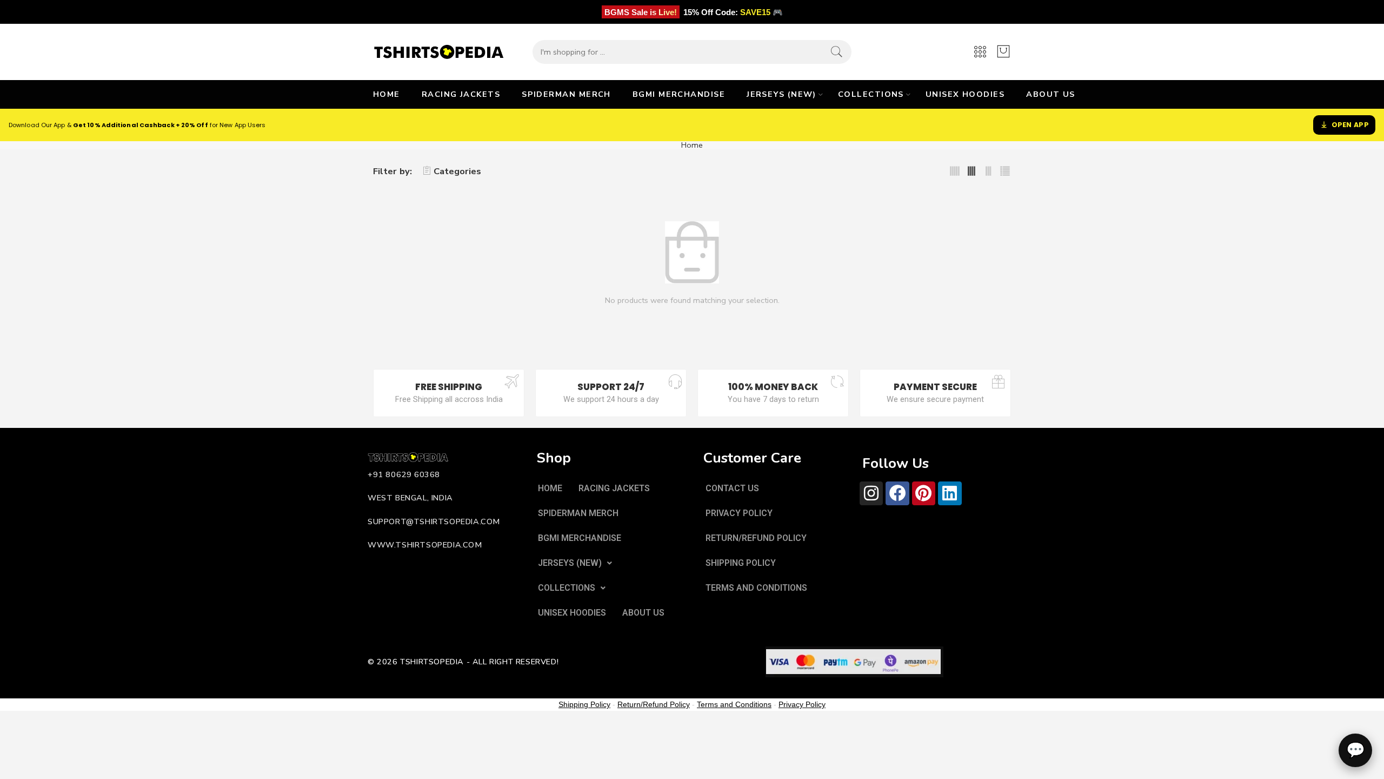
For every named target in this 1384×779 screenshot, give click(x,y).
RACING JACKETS (461, 94)
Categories (457, 171)
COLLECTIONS (871, 94)
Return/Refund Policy (653, 704)
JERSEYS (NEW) (781, 94)
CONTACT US (732, 488)
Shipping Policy (584, 704)
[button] (575, 563)
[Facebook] (897, 493)
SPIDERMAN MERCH (566, 94)
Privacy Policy (802, 704)
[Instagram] (871, 493)
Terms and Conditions (734, 704)
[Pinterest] (923, 493)
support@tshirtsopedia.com (434, 521)
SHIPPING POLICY (741, 563)
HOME (386, 94)
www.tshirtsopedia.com (425, 544)
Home (692, 145)
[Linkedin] (949, 493)
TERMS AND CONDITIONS (756, 588)
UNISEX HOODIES (965, 94)
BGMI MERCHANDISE (679, 94)
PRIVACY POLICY (739, 513)
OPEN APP (1350, 124)
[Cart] (1003, 52)
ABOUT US (1050, 94)
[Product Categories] (980, 52)
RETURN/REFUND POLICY (756, 538)
